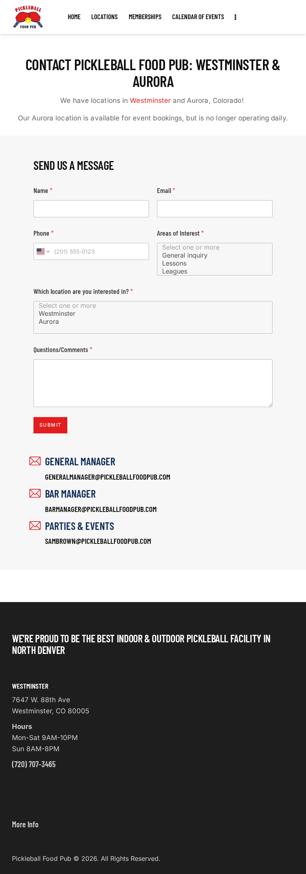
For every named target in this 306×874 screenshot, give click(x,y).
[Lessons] (210, 263)
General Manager (80, 461)
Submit (50, 425)
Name (43, 190)
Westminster (150, 100)
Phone (43, 233)
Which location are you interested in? (83, 291)
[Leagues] (210, 271)
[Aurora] (149, 321)
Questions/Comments (62, 349)
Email (166, 190)
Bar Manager (70, 493)
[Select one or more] (210, 247)
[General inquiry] (210, 255)
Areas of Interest (180, 233)
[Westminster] (149, 313)
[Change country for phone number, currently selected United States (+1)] (42, 251)
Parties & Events (79, 526)
